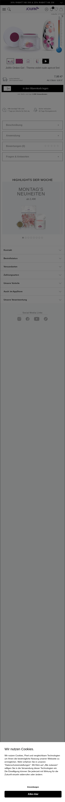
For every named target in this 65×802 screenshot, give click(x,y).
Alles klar (33, 794)
